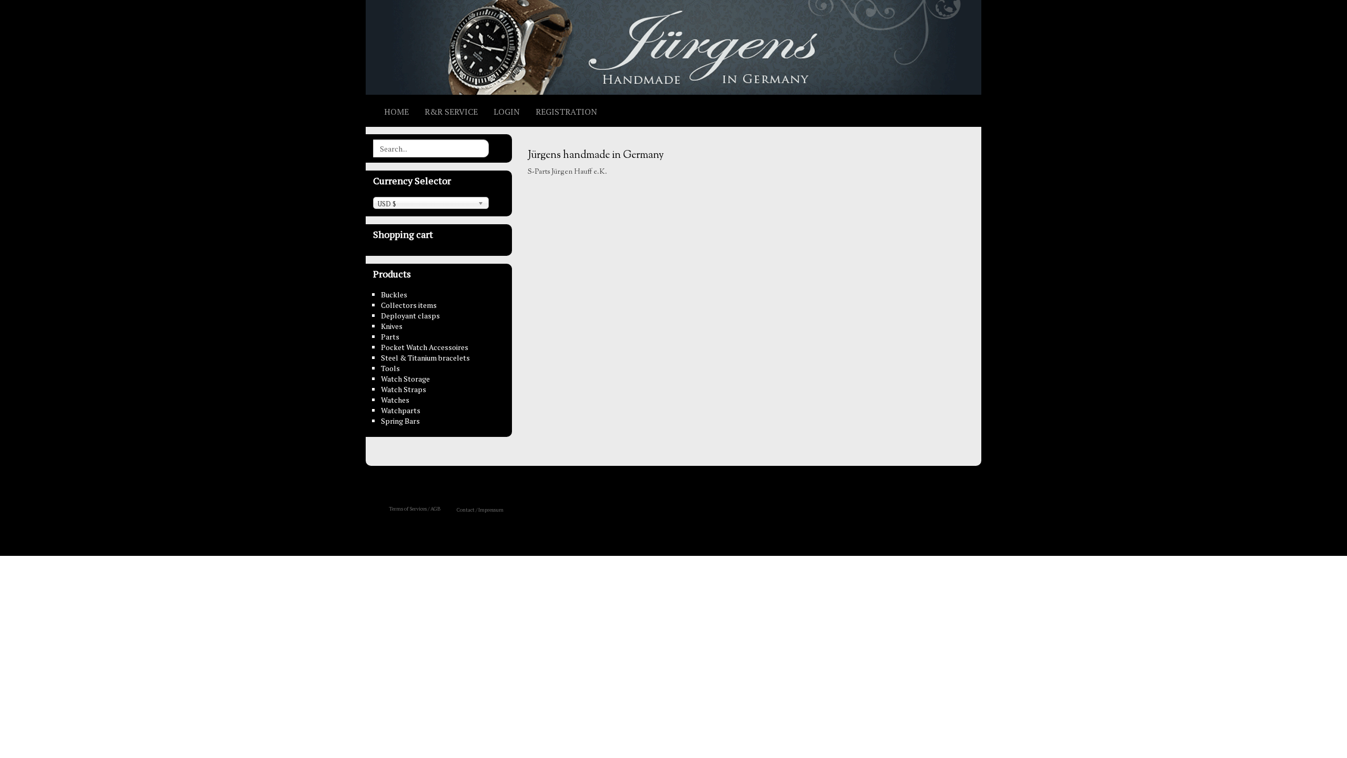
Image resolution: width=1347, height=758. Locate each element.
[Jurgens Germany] (673, 47)
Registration (566, 111)
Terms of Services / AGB (415, 508)
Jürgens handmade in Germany (596, 155)
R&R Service (451, 111)
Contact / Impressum (480, 509)
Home (396, 111)
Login (507, 111)
